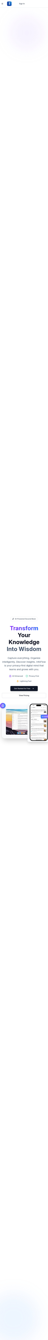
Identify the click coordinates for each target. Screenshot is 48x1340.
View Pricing (24, 695)
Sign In (22, 4)
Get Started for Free (22, 688)
